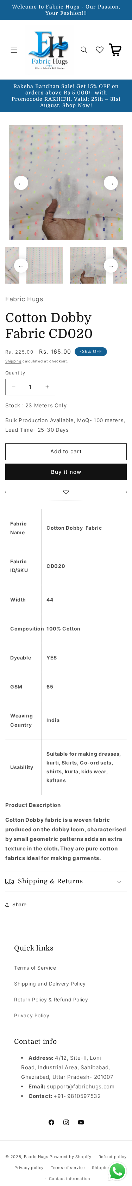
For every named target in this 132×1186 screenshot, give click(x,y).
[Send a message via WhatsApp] (117, 1171)
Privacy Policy (31, 1015)
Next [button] (111, 183)
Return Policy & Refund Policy (51, 999)
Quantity (15, 373)
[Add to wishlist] (66, 492)
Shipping (13, 361)
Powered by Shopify (71, 1156)
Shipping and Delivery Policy (50, 984)
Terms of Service (35, 968)
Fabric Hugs (36, 1156)
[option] (66, 182)
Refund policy (113, 1156)
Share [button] (19, 904)
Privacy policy (29, 1167)
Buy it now (66, 472)
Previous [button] (21, 183)
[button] (14, 50)
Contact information (69, 1178)
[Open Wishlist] (99, 50)
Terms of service (68, 1167)
